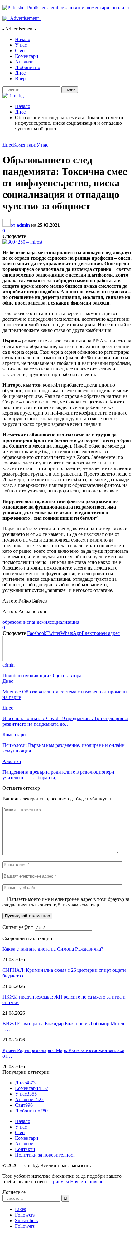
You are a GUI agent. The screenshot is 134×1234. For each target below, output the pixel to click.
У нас (21, 45)
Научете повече (86, 1181)
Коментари (26, 56)
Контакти (25, 1149)
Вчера (21, 78)
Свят (20, 50)
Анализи (24, 61)
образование (15, 622)
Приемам (59, 1181)
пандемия (39, 622)
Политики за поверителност (45, 1154)
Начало (22, 39)
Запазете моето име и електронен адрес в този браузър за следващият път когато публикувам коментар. (65, 901)
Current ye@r (17, 927)
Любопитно (27, 67)
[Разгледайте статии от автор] (14, 659)
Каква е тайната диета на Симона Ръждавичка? (52, 949)
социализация (64, 622)
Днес (20, 73)
